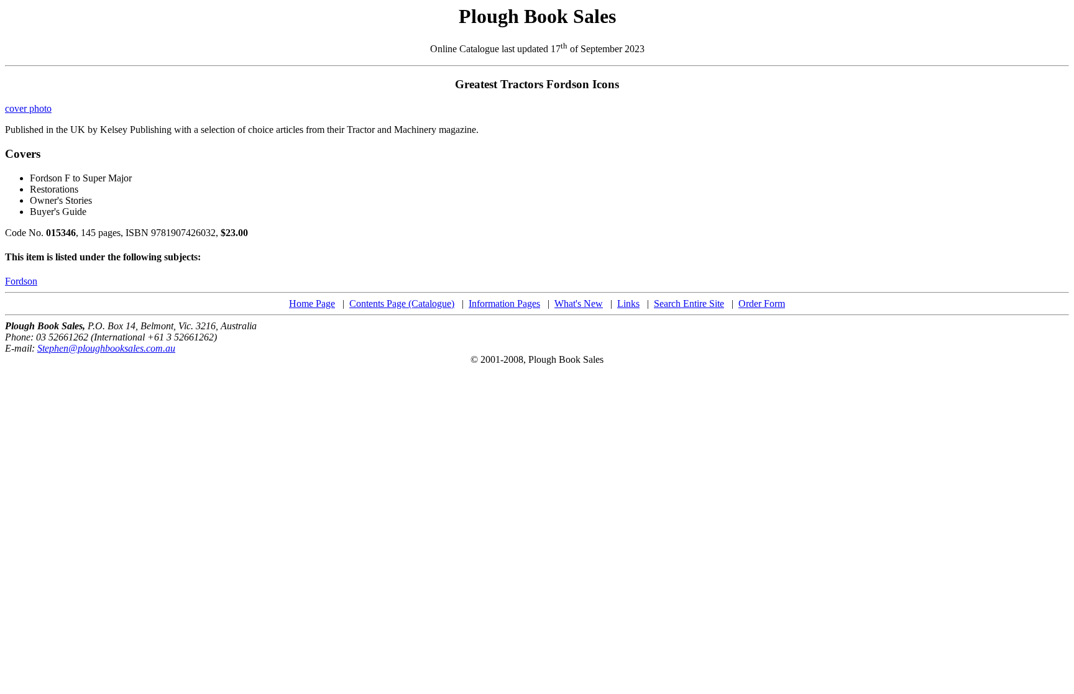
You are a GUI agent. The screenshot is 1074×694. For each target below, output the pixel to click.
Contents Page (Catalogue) (401, 303)
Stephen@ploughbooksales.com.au (106, 348)
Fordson (21, 281)
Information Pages (504, 303)
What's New (578, 303)
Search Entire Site (689, 303)
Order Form (761, 303)
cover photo (28, 108)
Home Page (312, 303)
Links (628, 303)
